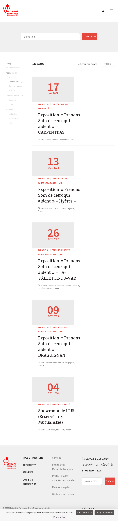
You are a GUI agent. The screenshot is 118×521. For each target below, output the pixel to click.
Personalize (59, 517)
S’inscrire (110, 481)
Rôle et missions (33, 457)
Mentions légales (61, 487)
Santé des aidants (61, 104)
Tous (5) (9, 63)
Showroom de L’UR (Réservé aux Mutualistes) (56, 417)
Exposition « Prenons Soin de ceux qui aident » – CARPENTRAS (59, 124)
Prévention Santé (61, 178)
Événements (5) (15, 81)
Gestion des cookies (63, 494)
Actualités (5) (11, 72)
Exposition (43, 104)
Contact (56, 457)
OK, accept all (84, 512)
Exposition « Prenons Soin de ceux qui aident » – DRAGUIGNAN (59, 347)
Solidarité (43, 108)
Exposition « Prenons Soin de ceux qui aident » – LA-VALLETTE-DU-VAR (59, 270)
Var (60, 183)
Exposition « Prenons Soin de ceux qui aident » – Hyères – (59, 196)
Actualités (29, 465)
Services (28, 472)
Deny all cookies (104, 512)
